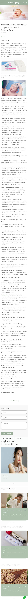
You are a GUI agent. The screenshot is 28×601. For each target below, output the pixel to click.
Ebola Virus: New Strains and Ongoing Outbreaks (14, 549)
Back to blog (15, 401)
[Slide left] (11, 483)
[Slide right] (16, 483)
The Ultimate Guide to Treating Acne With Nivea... (14, 511)
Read (4, 479)
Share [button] (4, 36)
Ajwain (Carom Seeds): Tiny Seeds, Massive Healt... (14, 587)
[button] (1, 2)
